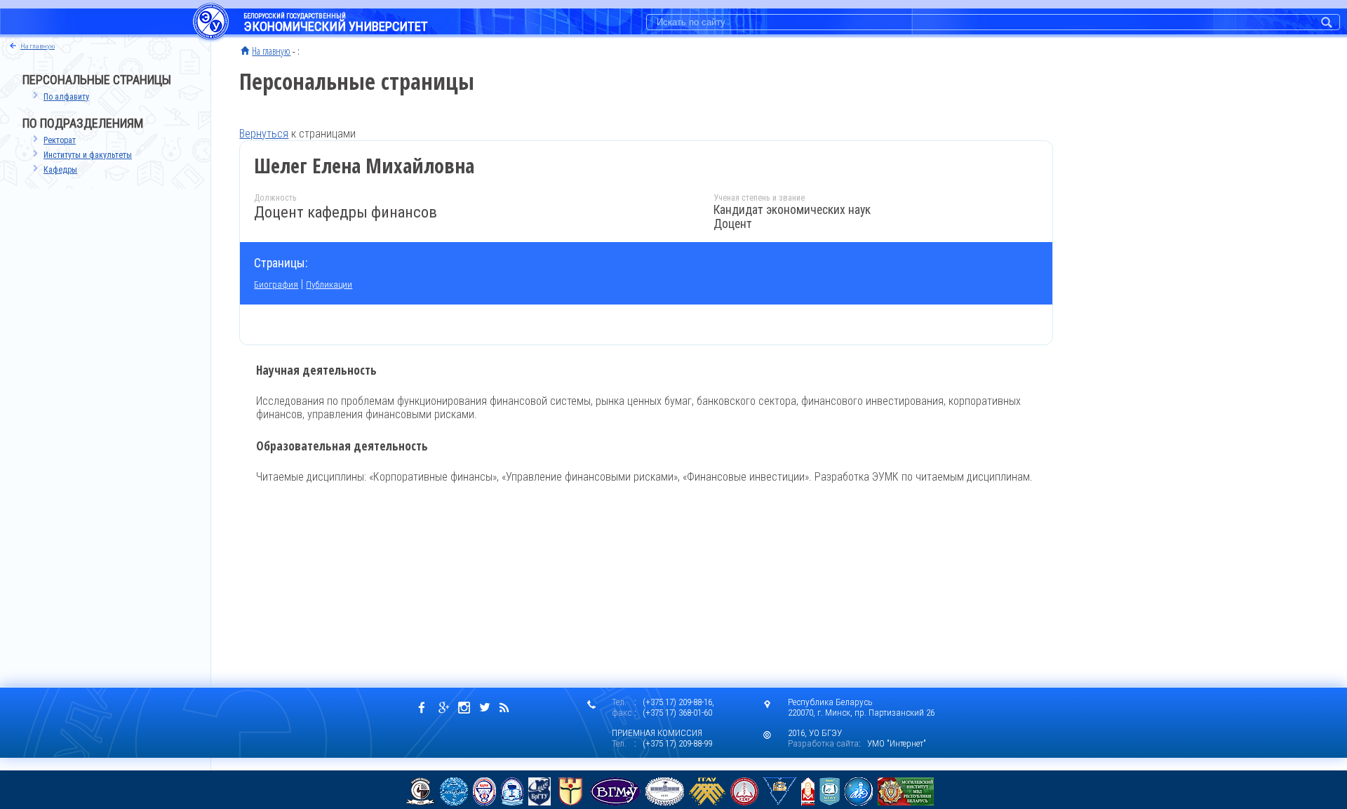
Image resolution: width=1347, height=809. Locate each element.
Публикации (329, 284)
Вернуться (263, 133)
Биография (276, 284)
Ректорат (59, 140)
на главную (37, 46)
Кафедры (60, 170)
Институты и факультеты (87, 155)
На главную (271, 51)
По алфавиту (66, 97)
